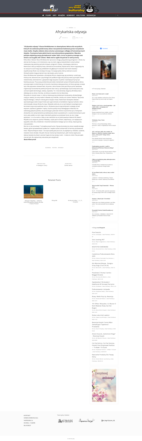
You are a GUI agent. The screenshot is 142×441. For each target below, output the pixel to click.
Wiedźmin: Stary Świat (98, 120)
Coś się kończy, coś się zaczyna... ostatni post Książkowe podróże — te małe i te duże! (103, 345)
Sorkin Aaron (68, 165)
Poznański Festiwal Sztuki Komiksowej (102, 210)
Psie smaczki (96, 232)
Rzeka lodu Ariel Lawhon (100, 315)
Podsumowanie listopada (101, 289)
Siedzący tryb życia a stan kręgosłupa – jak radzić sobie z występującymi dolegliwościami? (103, 107)
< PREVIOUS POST (40, 163)
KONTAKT (27, 415)
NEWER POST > (68, 163)
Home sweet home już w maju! (100, 93)
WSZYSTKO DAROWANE (100, 247)
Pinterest (61, 147)
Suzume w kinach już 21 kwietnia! (101, 198)
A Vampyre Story (41, 165)
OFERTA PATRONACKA (31, 418)
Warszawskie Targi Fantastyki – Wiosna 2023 (103, 186)
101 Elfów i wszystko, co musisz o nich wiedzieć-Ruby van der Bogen (104, 306)
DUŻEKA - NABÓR (29, 423)
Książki (61, 15)
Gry (54, 15)
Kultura (80, 15)
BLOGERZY (27, 425)
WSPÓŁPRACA (28, 420)
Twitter (54, 147)
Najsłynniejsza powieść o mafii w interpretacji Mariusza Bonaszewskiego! (103, 147)
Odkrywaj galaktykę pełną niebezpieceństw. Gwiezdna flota (103, 160)
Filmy (48, 15)
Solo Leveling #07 (98, 240)
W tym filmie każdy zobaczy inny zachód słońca (103, 173)
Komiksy (71, 15)
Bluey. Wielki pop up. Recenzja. (102, 296)
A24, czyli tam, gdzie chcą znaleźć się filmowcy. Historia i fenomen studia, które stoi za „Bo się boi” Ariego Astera (103, 133)
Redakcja (91, 15)
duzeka (71, 27)
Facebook (48, 147)
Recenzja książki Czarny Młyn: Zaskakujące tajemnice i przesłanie (102, 325)
